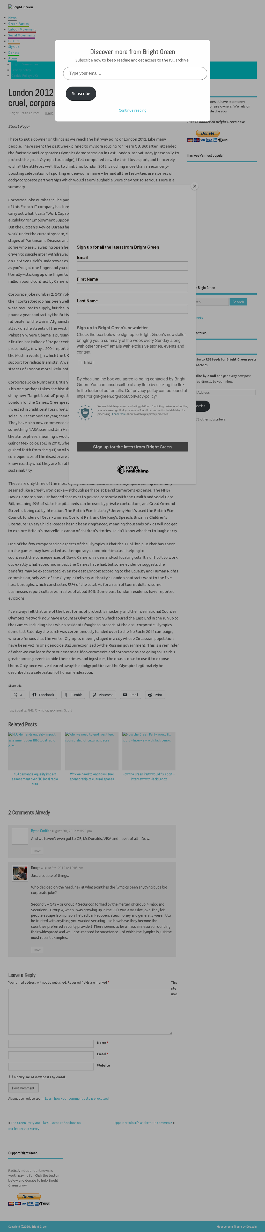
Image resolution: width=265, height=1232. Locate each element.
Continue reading (132, 110)
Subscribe (81, 93)
